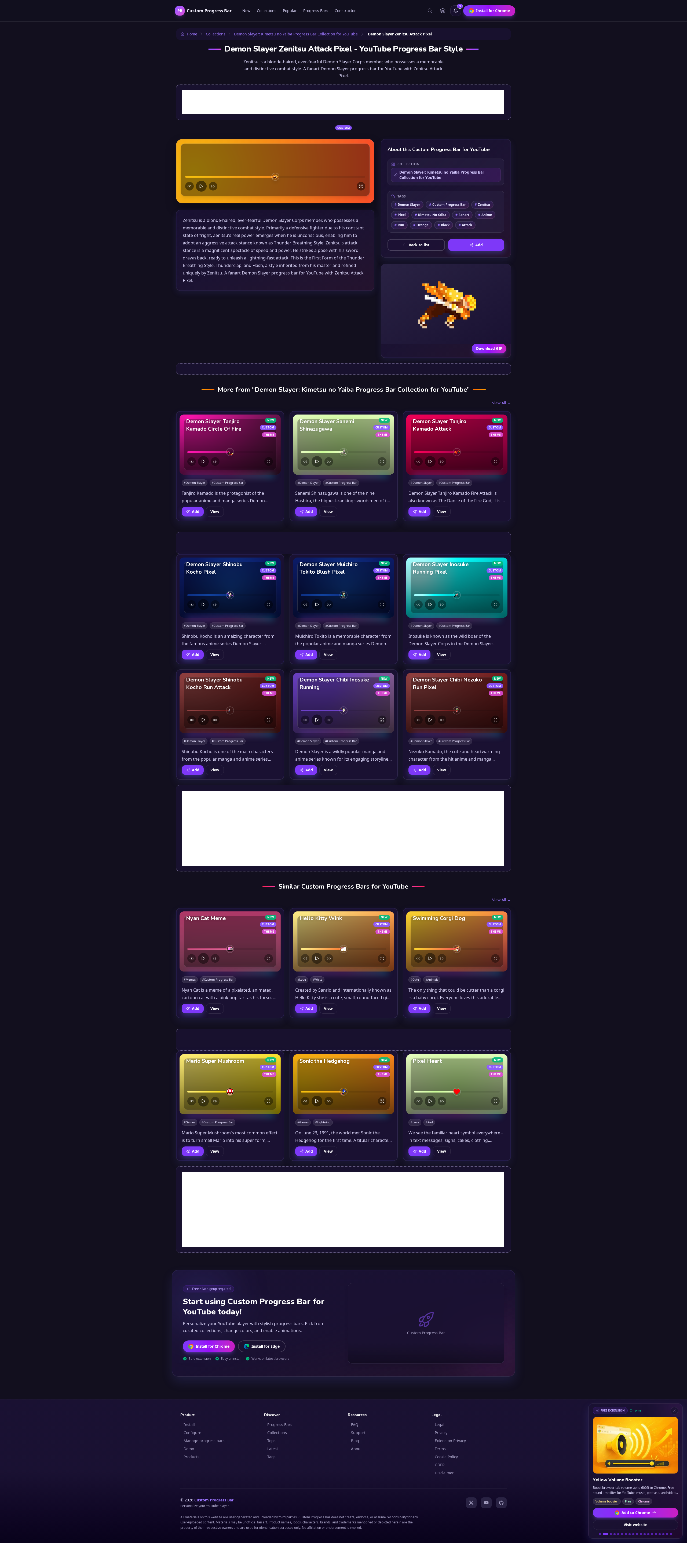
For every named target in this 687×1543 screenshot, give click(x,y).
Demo (189, 1448)
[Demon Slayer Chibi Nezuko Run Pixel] (457, 703)
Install (189, 1424)
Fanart (462, 214)
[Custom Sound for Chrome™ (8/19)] (629, 1534)
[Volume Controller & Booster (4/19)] (614, 1534)
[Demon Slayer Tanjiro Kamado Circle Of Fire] (230, 444)
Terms (440, 1448)
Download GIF (489, 348)
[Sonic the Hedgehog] (343, 1084)
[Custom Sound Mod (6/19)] (622, 1534)
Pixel (400, 214)
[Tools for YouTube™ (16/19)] (660, 1534)
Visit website (635, 1524)
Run (399, 225)
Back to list (419, 244)
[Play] (201, 186)
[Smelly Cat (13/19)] (648, 1534)
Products (191, 1456)
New (246, 10)
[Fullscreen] (361, 186)
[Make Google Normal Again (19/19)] (671, 1534)
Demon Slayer (407, 204)
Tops (271, 1440)
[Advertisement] (343, 102)
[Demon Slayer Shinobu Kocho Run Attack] (230, 703)
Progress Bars (315, 10)
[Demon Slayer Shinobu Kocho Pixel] (230, 587)
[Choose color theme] (442, 10)
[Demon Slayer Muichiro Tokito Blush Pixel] (343, 587)
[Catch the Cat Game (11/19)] (641, 1534)
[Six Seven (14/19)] (652, 1534)
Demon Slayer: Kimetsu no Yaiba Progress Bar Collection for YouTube (441, 175)
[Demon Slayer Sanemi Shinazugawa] (343, 444)
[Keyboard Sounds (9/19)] (633, 1534)
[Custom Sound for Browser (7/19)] (626, 1534)
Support (358, 1432)
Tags (271, 1456)
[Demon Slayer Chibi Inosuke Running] (343, 703)
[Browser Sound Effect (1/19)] (600, 1534)
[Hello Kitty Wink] (343, 941)
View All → (501, 402)
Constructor (345, 10)
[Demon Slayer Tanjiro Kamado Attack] (457, 444)
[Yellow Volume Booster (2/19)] (604, 1534)
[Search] (430, 10)
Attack (465, 225)
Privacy (441, 1432)
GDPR (440, 1464)
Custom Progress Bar (447, 204)
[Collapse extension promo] (674, 1410)
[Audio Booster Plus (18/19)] (667, 1534)
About (356, 1448)
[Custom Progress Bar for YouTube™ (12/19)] (645, 1534)
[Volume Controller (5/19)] (618, 1534)
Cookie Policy (446, 1456)
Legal (439, 1424)
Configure (192, 1432)
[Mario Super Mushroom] (230, 1084)
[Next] (213, 186)
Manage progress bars (204, 1440)
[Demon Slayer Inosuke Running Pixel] (457, 587)
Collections (266, 10)
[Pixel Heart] (457, 1084)
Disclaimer (444, 1472)
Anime (485, 214)
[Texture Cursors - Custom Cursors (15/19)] (656, 1534)
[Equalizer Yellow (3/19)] (609, 1534)
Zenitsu (482, 204)
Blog (355, 1440)
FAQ (354, 1424)
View (214, 511)
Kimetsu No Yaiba (430, 214)
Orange (421, 225)
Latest (272, 1448)
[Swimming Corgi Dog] (457, 941)
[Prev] (189, 186)
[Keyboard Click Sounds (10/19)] (637, 1534)
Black (444, 225)
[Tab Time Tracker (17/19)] (663, 1534)
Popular (290, 10)
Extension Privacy (450, 1440)
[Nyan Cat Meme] (230, 941)
